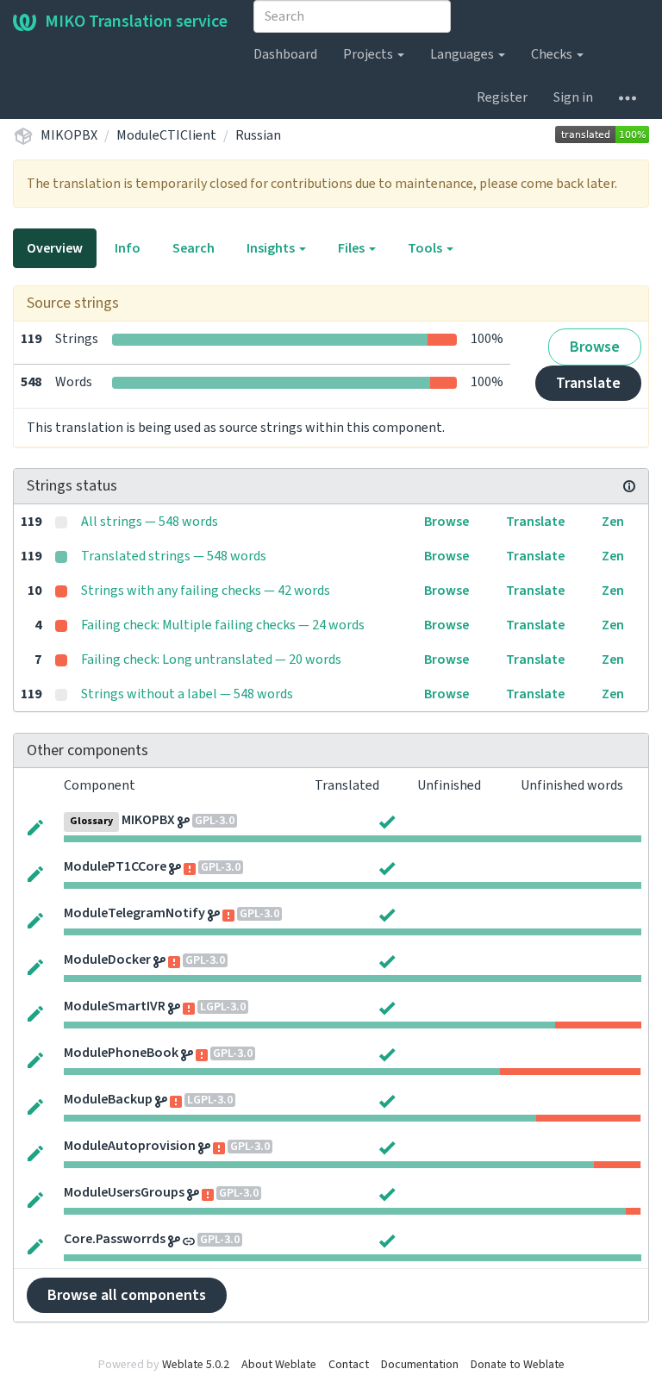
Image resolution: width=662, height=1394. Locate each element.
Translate (588, 383)
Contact (348, 1364)
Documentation (420, 1364)
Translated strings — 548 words (173, 556)
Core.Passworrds (115, 1238)
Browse (595, 347)
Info (128, 248)
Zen (613, 521)
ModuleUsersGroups (124, 1192)
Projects (369, 54)
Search (193, 248)
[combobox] (352, 16)
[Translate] (35, 826)
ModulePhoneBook (121, 1052)
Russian (258, 135)
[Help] (627, 97)
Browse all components (126, 1295)
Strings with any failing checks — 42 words (205, 590)
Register (502, 97)
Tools (426, 248)
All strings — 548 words (149, 521)
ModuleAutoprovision (130, 1145)
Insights (272, 248)
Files (352, 248)
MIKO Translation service (136, 21)
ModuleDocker (107, 959)
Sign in (573, 97)
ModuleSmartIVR (115, 1006)
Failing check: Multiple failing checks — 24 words (223, 625)
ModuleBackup (108, 1099)
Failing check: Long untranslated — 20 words (211, 659)
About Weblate (278, 1364)
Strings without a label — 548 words (187, 693)
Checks (553, 54)
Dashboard (285, 54)
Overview (55, 248)
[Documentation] (629, 486)
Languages (463, 54)
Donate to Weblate (518, 1364)
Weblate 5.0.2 (195, 1364)
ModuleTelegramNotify (134, 912)
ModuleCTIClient (166, 135)
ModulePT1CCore (115, 866)
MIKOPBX (69, 135)
